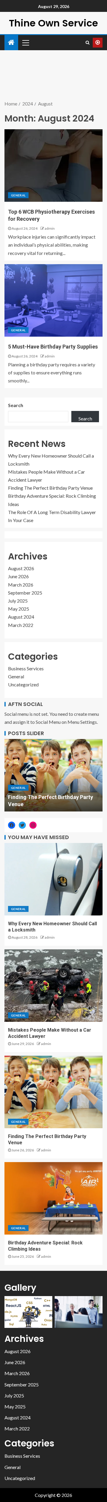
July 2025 (18, 600)
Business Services (26, 668)
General (18, 195)
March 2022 (20, 625)
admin (50, 228)
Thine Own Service (53, 23)
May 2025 (18, 608)
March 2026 (20, 584)
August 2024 (21, 617)
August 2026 (21, 568)
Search (15, 405)
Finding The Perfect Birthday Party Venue (50, 488)
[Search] (87, 42)
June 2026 (18, 576)
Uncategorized (23, 684)
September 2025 (25, 592)
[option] (53, 775)
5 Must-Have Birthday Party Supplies (53, 346)
